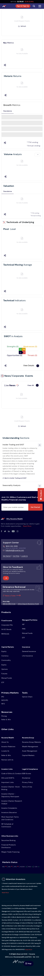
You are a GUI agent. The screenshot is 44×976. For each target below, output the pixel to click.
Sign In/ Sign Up (23, 6)
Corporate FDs (7, 625)
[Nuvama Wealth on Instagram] (18, 531)
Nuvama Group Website (31, 742)
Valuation (8, 185)
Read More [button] (5, 893)
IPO (2, 697)
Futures (4, 674)
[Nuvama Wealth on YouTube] (14, 531)
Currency (4, 656)
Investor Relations (8, 746)
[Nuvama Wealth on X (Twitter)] (6, 531)
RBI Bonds (5, 634)
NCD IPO (4, 700)
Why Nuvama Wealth (14, 519)
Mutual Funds (27, 633)
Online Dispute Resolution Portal (28, 604)
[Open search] (34, 6)
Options (4, 669)
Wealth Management (30, 746)
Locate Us (24, 556)
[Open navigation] (39, 6)
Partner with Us (7, 760)
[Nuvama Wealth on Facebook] (2, 531)
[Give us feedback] (6, 578)
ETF (23, 638)
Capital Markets (28, 755)
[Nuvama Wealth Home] (4, 6)
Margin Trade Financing (10, 852)
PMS (23, 629)
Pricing (4, 716)
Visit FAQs (16, 556)
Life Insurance (27, 656)
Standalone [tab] (7, 111)
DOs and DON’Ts (7, 778)
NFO (3, 704)
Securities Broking (8, 840)
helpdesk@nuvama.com (15, 550)
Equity (3, 651)
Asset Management (29, 751)
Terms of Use (27, 787)
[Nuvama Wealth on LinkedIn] (10, 531)
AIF (23, 624)
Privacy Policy (27, 782)
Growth (11, 105)
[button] (41, 495)
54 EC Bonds (6, 629)
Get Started (35, 507)
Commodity (6, 660)
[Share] (5, 65)
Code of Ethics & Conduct (11, 773)
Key (8, 43)
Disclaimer (26, 778)
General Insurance (29, 651)
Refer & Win (6, 719)
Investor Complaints (9, 808)
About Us (5, 742)
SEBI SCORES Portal (9, 604)
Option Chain (27, 697)
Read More (27, 526)
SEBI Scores (26, 773)
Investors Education (9, 812)
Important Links (7, 782)
